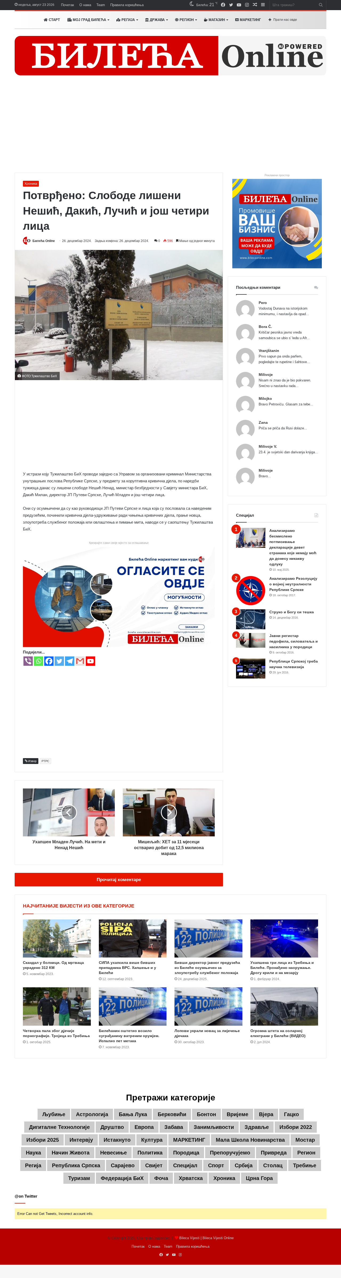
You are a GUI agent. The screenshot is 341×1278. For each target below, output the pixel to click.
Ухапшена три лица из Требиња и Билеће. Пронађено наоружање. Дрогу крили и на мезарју (282, 967)
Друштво (112, 1127)
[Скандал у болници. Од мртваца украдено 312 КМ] (57, 938)
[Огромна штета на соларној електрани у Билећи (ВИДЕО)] (284, 1006)
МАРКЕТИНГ (250, 20)
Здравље (257, 1127)
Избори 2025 (42, 1140)
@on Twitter (26, 1196)
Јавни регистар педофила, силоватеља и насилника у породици (293, 641)
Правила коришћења (127, 5)
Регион (186, 20)
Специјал (185, 1165)
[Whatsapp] (38, 661)
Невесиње (113, 1153)
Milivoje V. (268, 446)
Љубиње (53, 1114)
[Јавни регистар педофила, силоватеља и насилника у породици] (250, 640)
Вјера (266, 1114)
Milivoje (266, 374)
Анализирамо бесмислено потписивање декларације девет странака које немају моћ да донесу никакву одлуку (292, 547)
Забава (173, 1127)
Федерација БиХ (122, 1178)
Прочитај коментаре (119, 879)
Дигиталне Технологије (59, 1127)
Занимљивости (214, 1127)
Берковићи (172, 1114)
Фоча (161, 1178)
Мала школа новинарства (250, 1140)
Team (100, 5)
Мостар (305, 1140)
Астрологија (92, 1114)
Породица (186, 1153)
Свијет (154, 1165)
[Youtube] (90, 661)
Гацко (291, 1114)
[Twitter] (59, 661)
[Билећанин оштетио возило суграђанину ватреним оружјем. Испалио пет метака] (133, 1006)
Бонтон (206, 1114)
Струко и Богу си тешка (291, 612)
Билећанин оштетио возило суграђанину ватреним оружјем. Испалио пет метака (129, 1036)
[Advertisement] (170, 127)
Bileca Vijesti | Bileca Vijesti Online (206, 1238)
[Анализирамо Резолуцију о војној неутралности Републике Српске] (250, 590)
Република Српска (76, 1165)
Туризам (79, 1178)
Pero (263, 303)
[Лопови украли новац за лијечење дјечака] (208, 1006)
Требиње (304, 1165)
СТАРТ (54, 20)
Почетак (67, 5)
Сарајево (123, 1165)
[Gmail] (80, 661)
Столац (272, 1165)
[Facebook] (49, 661)
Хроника (31, 184)
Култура (152, 1140)
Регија (33, 1165)
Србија (244, 1165)
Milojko (265, 398)
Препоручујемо (230, 1153)
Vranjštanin (269, 350)
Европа (144, 1127)
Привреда (274, 1153)
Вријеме (237, 1114)
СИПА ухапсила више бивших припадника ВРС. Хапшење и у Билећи (127, 967)
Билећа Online (44, 241)
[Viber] (28, 661)
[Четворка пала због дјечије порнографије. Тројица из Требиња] (57, 1006)
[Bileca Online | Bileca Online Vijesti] (170, 55)
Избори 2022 (295, 1127)
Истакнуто (117, 1140)
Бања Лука (133, 1114)
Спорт (216, 1165)
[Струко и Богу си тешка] (250, 619)
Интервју (81, 1140)
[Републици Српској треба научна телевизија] (250, 669)
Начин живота (71, 1153)
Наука (33, 1153)
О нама (85, 5)
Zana (263, 422)
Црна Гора (259, 1178)
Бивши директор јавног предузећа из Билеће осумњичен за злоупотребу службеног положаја (207, 967)
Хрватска (191, 1178)
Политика (150, 1153)
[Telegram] (69, 661)
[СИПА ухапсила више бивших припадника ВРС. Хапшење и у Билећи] (133, 938)
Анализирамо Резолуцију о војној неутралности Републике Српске (293, 584)
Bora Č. (265, 326)
